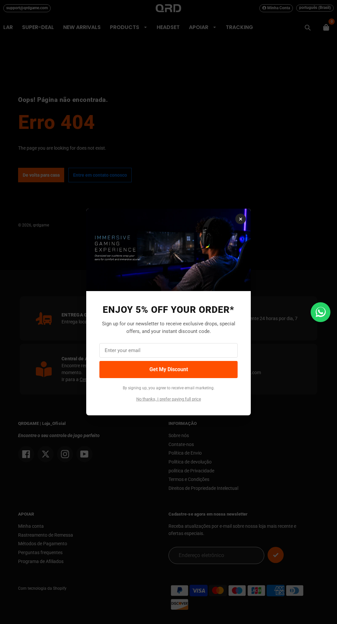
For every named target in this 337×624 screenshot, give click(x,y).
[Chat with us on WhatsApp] (320, 312)
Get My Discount (168, 369)
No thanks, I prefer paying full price (168, 399)
